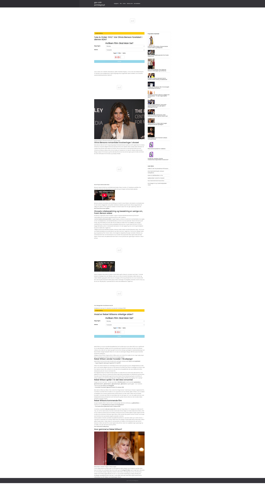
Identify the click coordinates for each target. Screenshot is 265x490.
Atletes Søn (130, 3)
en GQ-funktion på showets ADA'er (103, 219)
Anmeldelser (137, 3)
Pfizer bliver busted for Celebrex (156, 149)
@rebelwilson (137, 382)
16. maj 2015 (117, 363)
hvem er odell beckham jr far (155, 175)
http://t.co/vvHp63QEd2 (134, 361)
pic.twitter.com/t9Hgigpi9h (107, 385)
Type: (115, 53)
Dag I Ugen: (97, 46)
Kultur (124, 3)
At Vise (119, 61)
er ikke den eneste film (110, 409)
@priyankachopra (116, 384)
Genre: (96, 49)
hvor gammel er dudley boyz (101, 426)
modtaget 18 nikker (125, 470)
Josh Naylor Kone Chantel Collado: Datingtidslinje (157, 138)
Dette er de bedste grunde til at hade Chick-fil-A (158, 55)
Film (121, 3)
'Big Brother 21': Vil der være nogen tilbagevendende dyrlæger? (157, 124)
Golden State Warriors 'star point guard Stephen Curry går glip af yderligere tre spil (157, 106)
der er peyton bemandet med (101, 184)
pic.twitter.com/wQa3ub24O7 (116, 404)
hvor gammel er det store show (156, 180)
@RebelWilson (135, 403)
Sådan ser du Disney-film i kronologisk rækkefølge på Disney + (158, 87)
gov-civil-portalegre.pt (132, 480)
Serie (124, 53)
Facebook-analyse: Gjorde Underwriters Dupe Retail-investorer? (158, 159)
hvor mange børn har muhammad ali (103, 305)
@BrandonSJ (124, 384)
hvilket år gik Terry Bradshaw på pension (158, 168)
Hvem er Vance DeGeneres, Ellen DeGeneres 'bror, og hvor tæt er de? (158, 115)
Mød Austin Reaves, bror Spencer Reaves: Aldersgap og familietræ (157, 70)
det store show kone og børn (101, 208)
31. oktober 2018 (120, 387)
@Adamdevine (107, 384)
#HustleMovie (105, 404)
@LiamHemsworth (98, 384)
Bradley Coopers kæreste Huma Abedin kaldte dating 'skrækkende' (157, 78)
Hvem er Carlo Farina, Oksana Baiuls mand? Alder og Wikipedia (158, 47)
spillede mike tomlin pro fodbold (156, 178)
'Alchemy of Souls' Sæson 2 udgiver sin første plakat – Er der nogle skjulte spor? (158, 96)
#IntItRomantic (122, 382)
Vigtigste (116, 3)
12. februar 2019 (116, 406)
